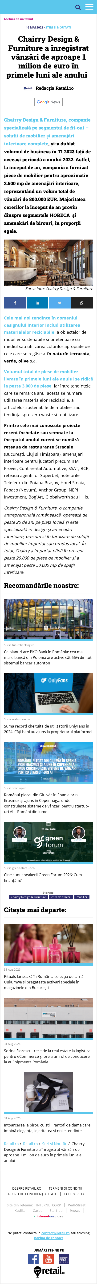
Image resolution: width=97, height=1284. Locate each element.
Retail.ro (11, 1143)
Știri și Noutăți (58, 27)
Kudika (20, 1210)
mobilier (82, 897)
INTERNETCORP (48, 1205)
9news (75, 1210)
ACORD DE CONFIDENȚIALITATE (32, 1194)
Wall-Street (76, 1205)
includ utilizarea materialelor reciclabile (42, 325)
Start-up (56, 1210)
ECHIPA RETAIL (75, 1194)
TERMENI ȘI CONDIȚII (65, 1188)
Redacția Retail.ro (54, 88)
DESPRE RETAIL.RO (26, 1188)
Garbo (37, 1210)
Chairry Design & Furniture (28, 897)
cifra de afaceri (61, 897)
